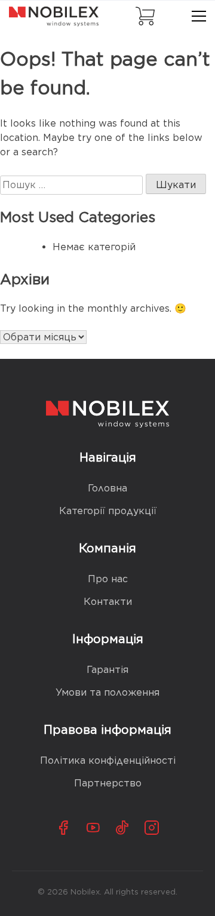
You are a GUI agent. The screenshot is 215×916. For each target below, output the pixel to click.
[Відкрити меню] (199, 16)
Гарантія (107, 669)
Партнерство (108, 783)
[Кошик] (145, 16)
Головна (107, 488)
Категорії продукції (107, 511)
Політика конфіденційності (108, 760)
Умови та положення (107, 692)
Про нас (108, 579)
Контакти (108, 601)
